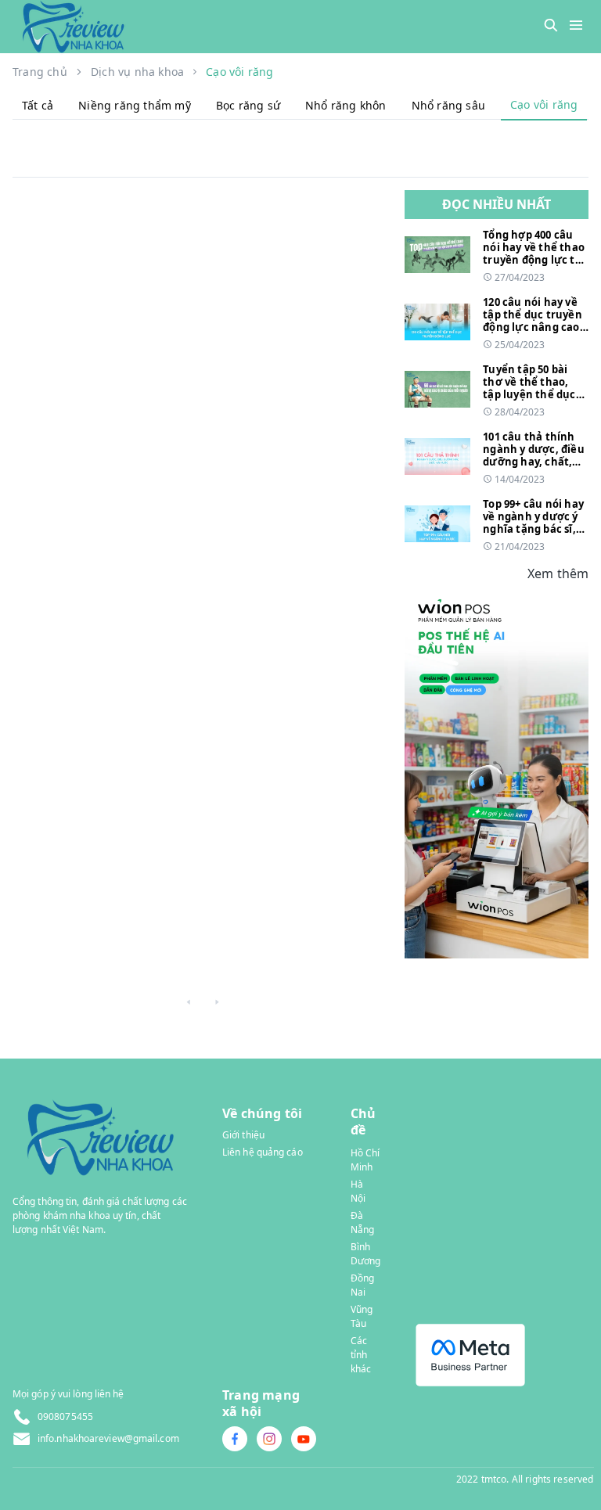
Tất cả (37, 105)
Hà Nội (358, 1191)
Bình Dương (366, 1253)
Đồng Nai (362, 1285)
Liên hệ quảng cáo (262, 1152)
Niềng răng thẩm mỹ (134, 105)
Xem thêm (557, 573)
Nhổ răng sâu (448, 105)
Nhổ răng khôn (346, 105)
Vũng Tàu (361, 1316)
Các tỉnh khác (361, 1354)
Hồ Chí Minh (365, 1160)
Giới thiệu (243, 1134)
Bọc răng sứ (248, 105)
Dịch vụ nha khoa (137, 71)
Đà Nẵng (362, 1222)
